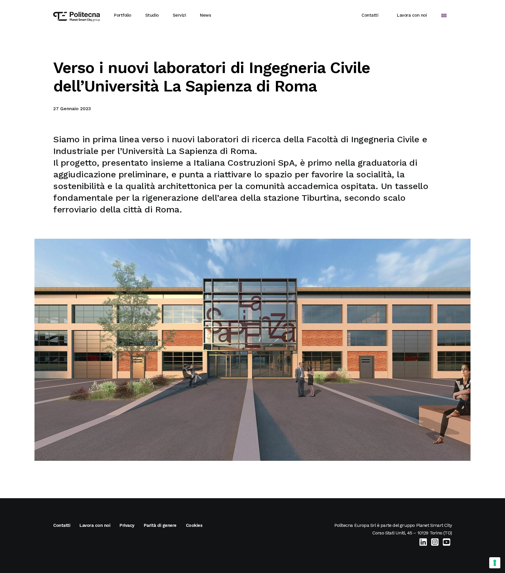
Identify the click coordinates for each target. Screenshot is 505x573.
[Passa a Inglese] (443, 15)
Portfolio (122, 15)
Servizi (179, 15)
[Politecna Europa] (76, 15)
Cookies (194, 525)
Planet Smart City (434, 525)
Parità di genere (160, 525)
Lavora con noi (412, 15)
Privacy (127, 525)
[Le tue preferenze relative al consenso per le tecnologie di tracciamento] (494, 562)
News (205, 15)
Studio (152, 15)
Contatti (370, 15)
